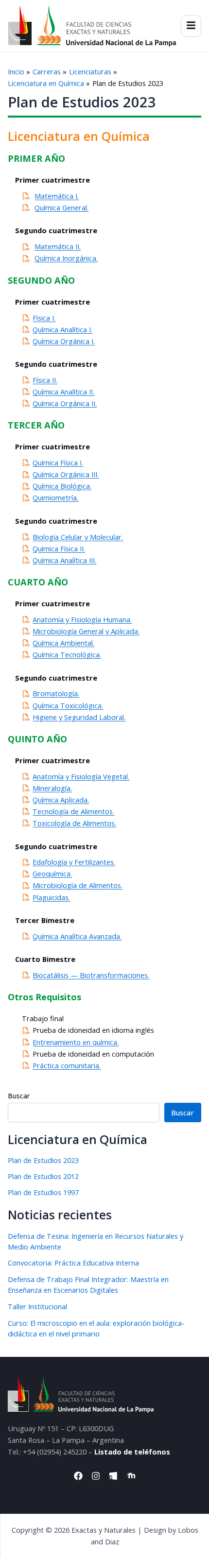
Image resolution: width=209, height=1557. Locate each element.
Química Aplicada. (61, 799)
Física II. (45, 380)
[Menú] (191, 26)
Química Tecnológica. (67, 654)
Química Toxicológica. (68, 705)
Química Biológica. (62, 486)
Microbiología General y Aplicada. (86, 631)
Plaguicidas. (51, 897)
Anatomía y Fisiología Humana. (82, 619)
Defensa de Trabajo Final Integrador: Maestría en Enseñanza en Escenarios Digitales (88, 1284)
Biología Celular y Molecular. (78, 537)
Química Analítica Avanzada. (77, 936)
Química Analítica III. (64, 560)
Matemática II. (58, 246)
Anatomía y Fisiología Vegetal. (81, 776)
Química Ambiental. (63, 643)
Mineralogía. (52, 788)
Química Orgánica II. (65, 403)
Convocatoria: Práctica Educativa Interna (73, 1262)
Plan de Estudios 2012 (43, 1176)
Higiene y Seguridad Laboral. (79, 717)
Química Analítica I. (62, 329)
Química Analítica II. (63, 391)
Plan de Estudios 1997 (43, 1192)
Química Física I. (58, 462)
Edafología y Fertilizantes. (74, 862)
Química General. (61, 207)
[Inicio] (92, 26)
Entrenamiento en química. (76, 1042)
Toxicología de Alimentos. (74, 823)
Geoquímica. (52, 873)
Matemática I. (57, 196)
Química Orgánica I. (64, 341)
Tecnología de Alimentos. (73, 811)
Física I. (44, 318)
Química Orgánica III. (66, 474)
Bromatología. (56, 693)
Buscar (19, 1095)
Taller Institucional (37, 1306)
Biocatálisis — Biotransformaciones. (91, 975)
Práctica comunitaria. (67, 1065)
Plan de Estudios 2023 (43, 1160)
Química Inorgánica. (66, 258)
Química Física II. (59, 548)
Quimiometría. (55, 497)
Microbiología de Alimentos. (77, 885)
